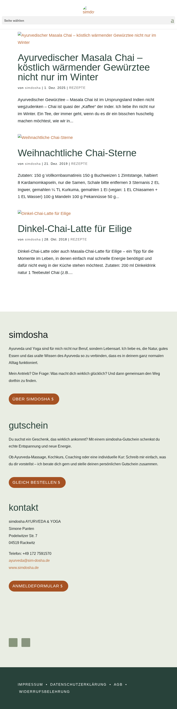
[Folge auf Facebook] (25, 642)
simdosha (33, 88)
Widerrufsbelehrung (44, 692)
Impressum (30, 684)
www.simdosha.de (24, 568)
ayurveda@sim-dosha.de (29, 560)
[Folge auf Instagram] (13, 642)
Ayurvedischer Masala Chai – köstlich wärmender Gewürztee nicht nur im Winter (84, 67)
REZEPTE (77, 88)
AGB (118, 684)
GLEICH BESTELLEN (34, 482)
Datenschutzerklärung (78, 684)
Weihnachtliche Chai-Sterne (77, 152)
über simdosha (31, 399)
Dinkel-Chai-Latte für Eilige (75, 228)
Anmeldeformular (35, 586)
